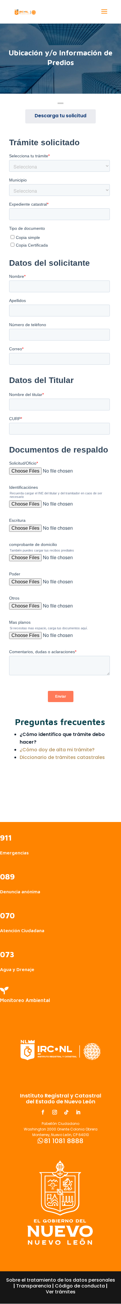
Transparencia (33, 1285)
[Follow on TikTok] (66, 1112)
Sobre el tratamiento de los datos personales (60, 1280)
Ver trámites (60, 1291)
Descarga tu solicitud (60, 115)
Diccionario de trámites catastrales (62, 757)
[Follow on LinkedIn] (78, 1112)
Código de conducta (80, 1285)
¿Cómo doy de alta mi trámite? (57, 749)
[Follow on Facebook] (43, 1112)
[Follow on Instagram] (54, 1112)
